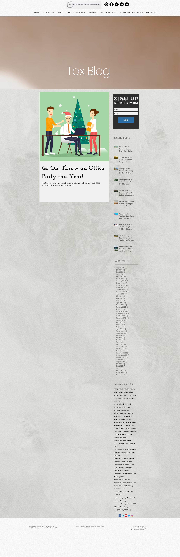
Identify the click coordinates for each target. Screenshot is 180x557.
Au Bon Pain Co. (131, 425)
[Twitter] (117, 4)
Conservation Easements (121, 464)
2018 (121, 392)
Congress (129, 461)
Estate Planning (128, 486)
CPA (126, 443)
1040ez (132, 389)
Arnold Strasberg (119, 422)
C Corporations (119, 443)
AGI (125, 395)
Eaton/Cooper (131, 483)
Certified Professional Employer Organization (125, 449)
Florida (130, 504)
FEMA (116, 495)
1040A (126, 389)
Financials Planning (120, 504)
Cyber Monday (119, 467)
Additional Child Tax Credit (122, 404)
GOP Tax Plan (118, 507)
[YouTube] (127, 4)
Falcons (121, 495)
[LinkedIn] (122, 4)
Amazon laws (128, 416)
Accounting (117, 398)
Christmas (117, 455)
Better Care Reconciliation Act (127, 431)
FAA (132, 492)
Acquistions (117, 401)
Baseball (133, 428)
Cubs (132, 464)
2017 (116, 392)
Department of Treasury (121, 470)
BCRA (116, 428)
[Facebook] (111, 4)
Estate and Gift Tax (120, 489)
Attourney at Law (119, 425)
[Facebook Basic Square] (120, 515)
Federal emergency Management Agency (125, 498)
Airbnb (130, 413)
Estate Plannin (118, 486)
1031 (116, 389)
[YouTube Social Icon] (126, 515)
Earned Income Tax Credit (122, 480)
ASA (134, 395)
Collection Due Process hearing (124, 458)
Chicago (117, 452)
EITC (135, 473)
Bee (115, 431)
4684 (116, 395)
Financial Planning (120, 501)
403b (131, 392)
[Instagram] (106, 4)
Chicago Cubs (125, 452)
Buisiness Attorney (126, 434)
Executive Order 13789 (121, 492)
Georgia (126, 507)
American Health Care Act (122, 419)
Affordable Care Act (120, 413)
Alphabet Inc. (118, 416)
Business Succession (120, 437)
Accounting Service (128, 398)
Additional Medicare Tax (122, 407)
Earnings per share (120, 483)
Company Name (119, 461)
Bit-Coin (116, 434)
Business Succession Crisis (122, 440)
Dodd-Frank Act (127, 473)
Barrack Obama (124, 428)
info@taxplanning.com (90, 528)
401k (126, 392)
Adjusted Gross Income (121, 410)
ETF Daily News (119, 477)
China (133, 452)
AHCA (130, 395)
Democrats (128, 467)
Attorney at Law (131, 422)
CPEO (116, 446)
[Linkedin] (123, 515)
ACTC (121, 395)
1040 (121, 389)
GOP (134, 504)
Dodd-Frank (117, 473)
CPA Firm (132, 443)
